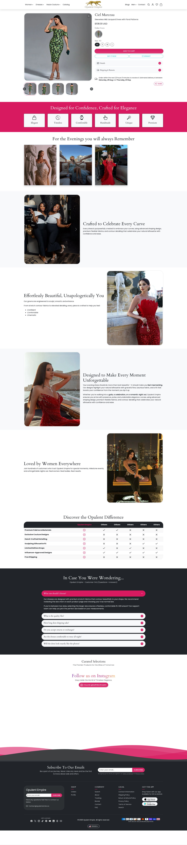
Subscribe (138, 770)
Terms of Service (128, 774)
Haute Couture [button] (52, 4)
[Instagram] (39, 821)
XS (97, 44)
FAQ (96, 807)
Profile (73, 795)
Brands (97, 801)
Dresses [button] (39, 4)
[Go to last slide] (24, 88)
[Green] (98, 34)
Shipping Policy (124, 795)
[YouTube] (50, 821)
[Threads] (57, 821)
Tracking (98, 798)
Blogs (127, 4)
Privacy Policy (140, 774)
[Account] (153, 4)
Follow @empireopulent (95, 685)
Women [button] (28, 4)
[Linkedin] (53, 821)
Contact (141, 4)
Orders (73, 792)
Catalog (66, 4)
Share (160, 84)
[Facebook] (31, 821)
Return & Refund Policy (127, 798)
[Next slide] (91, 88)
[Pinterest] (46, 821)
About (97, 795)
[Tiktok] (42, 821)
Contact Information (126, 792)
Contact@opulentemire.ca (39, 806)
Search (97, 792)
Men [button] (133, 4)
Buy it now (111, 56)
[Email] (61, 821)
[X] (35, 821)
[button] (149, 4)
